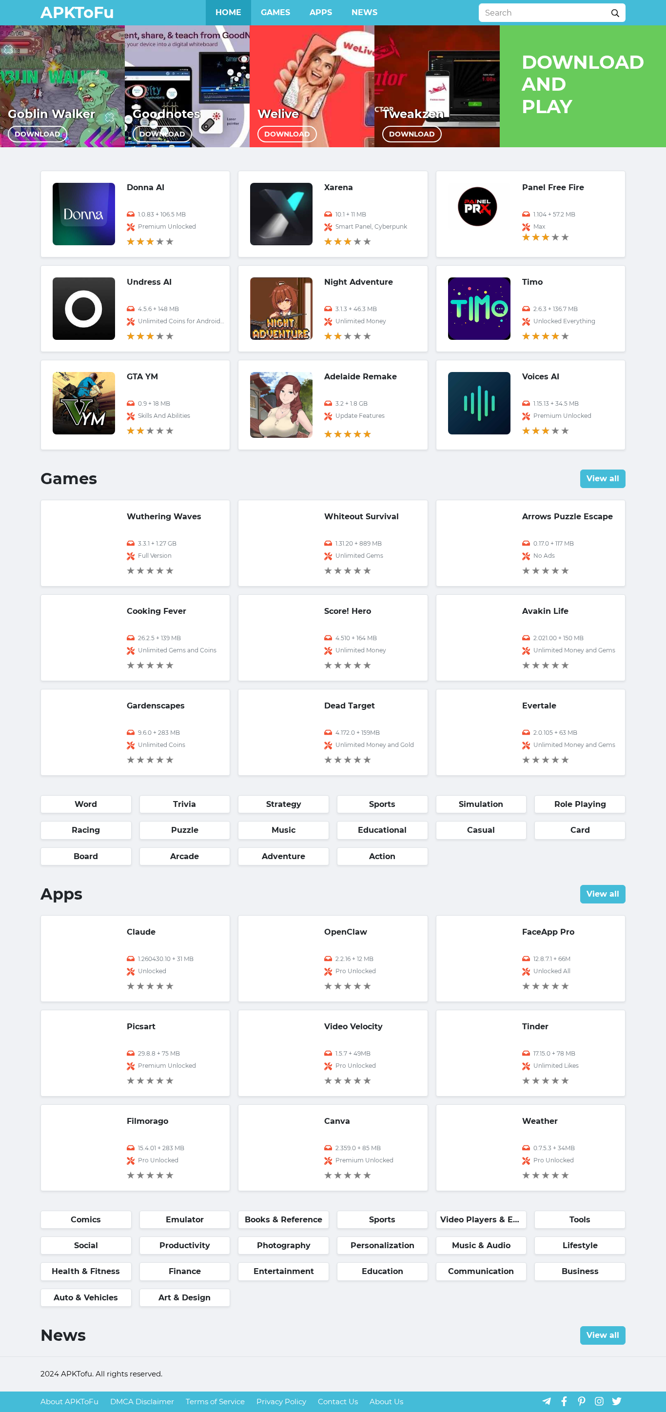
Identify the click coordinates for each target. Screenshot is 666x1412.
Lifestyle (580, 1245)
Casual (481, 830)
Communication (481, 1271)
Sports (382, 804)
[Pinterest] (582, 1401)
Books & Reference (283, 1219)
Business (580, 1271)
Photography (284, 1245)
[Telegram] (546, 1401)
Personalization (382, 1245)
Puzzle (184, 830)
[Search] (615, 12)
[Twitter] (617, 1401)
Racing (86, 830)
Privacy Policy (281, 1401)
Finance (185, 1271)
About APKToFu (69, 1401)
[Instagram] (599, 1401)
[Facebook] (564, 1401)
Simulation (481, 804)
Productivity (184, 1245)
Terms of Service (215, 1401)
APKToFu (77, 12)
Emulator (185, 1219)
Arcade (184, 856)
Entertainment (284, 1271)
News (364, 12)
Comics (86, 1219)
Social (86, 1245)
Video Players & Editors (483, 1219)
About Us (386, 1401)
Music (283, 830)
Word (86, 804)
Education (382, 1271)
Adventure (283, 856)
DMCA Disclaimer (142, 1401)
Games (275, 12)
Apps (321, 12)
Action (382, 856)
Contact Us (338, 1401)
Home (228, 12)
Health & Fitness (86, 1271)
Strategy (283, 804)
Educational (382, 830)
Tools (579, 1219)
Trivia (184, 804)
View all (603, 478)
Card (580, 830)
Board (86, 856)
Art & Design (184, 1297)
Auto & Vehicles (86, 1297)
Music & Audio (481, 1245)
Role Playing (580, 804)
